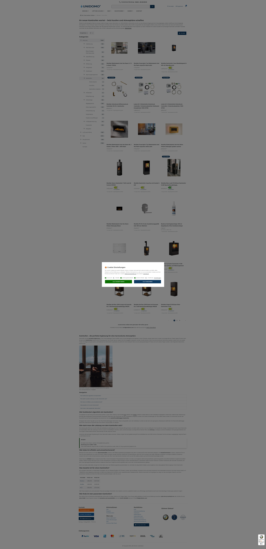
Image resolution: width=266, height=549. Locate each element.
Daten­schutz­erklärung (130, 273)
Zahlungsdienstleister (128, 277)
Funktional (150, 277)
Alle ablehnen (147, 281)
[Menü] (264, 535)
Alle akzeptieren (118, 281)
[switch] (261, 544)
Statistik (117, 277)
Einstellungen (157, 277)
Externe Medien (140, 277)
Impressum (146, 273)
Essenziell (109, 277)
